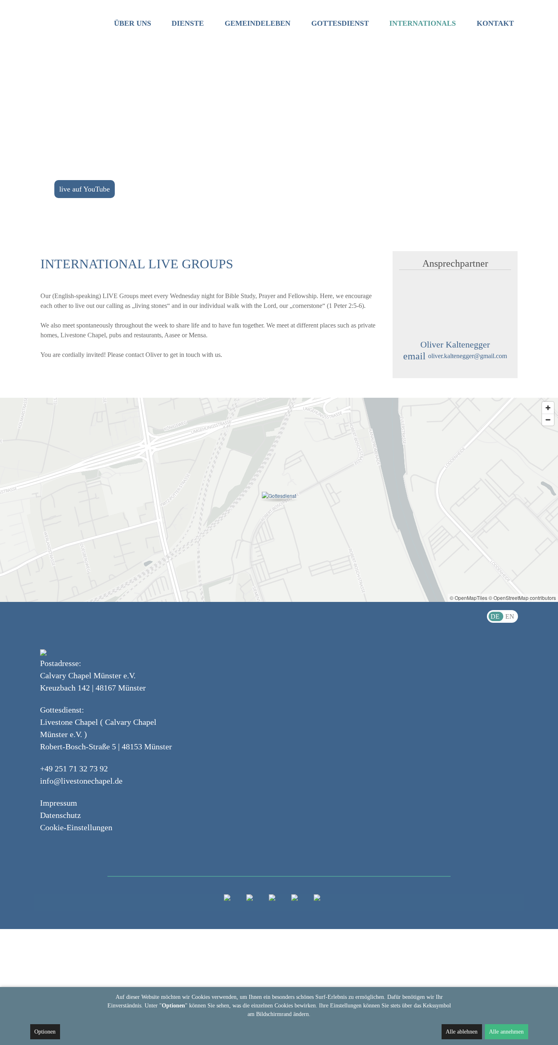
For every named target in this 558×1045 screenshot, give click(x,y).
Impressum (58, 802)
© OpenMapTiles (468, 597)
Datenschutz (60, 815)
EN (509, 616)
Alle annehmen (506, 1032)
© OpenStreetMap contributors (522, 597)
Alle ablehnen (462, 1032)
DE (496, 616)
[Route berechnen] (279, 495)
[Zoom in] (548, 408)
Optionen (45, 1032)
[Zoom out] (548, 420)
